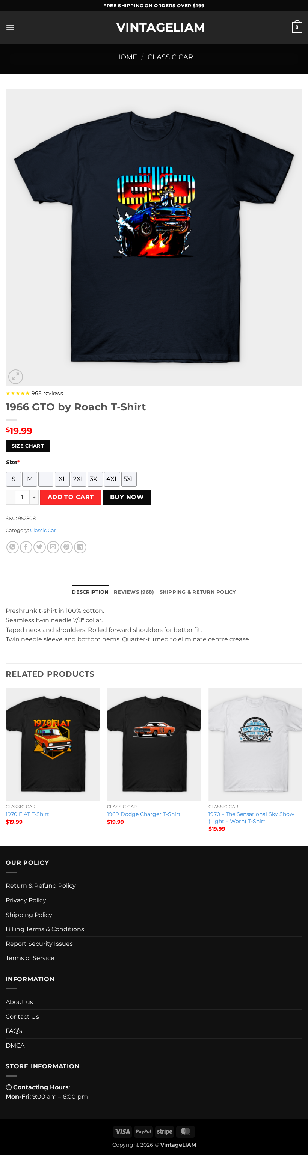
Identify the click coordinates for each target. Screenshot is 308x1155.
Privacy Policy (26, 900)
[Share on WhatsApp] (12, 547)
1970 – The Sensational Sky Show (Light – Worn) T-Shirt (251, 818)
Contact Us (22, 1016)
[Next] (302, 766)
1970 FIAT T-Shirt (27, 814)
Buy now (127, 497)
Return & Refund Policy (41, 885)
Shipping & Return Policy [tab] (198, 592)
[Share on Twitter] (39, 547)
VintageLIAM (154, 27)
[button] (10, 27)
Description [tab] (90, 592)
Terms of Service (30, 958)
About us (19, 1002)
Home (126, 57)
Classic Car (170, 57)
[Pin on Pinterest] (66, 547)
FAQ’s (14, 1030)
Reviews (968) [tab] (134, 592)
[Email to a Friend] (53, 547)
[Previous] (6, 766)
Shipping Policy (29, 914)
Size (13, 462)
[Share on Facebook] (26, 547)
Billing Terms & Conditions (45, 929)
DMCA (15, 1045)
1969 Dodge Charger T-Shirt (144, 814)
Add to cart (71, 497)
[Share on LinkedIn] (80, 547)
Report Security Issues (39, 943)
